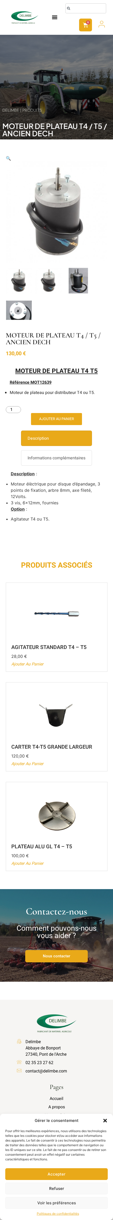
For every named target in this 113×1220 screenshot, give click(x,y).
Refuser (56, 1188)
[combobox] (85, 8)
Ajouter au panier (56, 419)
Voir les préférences (56, 1202)
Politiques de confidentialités (58, 1214)
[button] (105, 1120)
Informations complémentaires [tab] (56, 458)
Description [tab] (38, 438)
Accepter (56, 1174)
